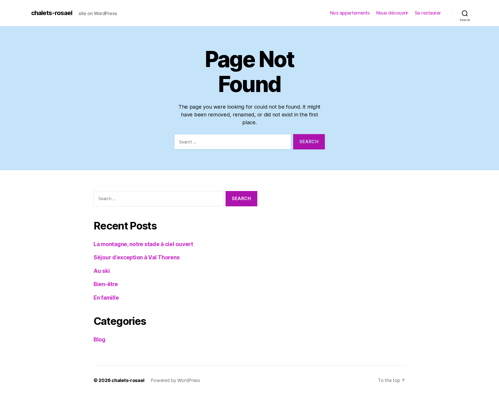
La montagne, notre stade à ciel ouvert (143, 244)
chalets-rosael (51, 13)
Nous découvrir (392, 13)
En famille (106, 297)
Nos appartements (350, 13)
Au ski (102, 271)
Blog (100, 339)
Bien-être (106, 284)
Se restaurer (428, 13)
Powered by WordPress (175, 380)
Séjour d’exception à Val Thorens (137, 257)
